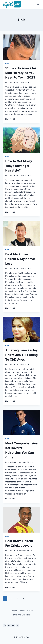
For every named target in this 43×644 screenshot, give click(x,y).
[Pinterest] (17, 625)
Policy (30, 611)
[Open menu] (38, 4)
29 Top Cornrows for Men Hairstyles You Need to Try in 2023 (20, 72)
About (22, 611)
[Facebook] (4, 625)
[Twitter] (9, 625)
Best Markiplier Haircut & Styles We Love (20, 258)
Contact (13, 611)
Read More (11, 119)
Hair (7, 63)
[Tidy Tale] (12, 4)
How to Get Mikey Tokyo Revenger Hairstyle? (18, 165)
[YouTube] (13, 625)
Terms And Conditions (21, 615)
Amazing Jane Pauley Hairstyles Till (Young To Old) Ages (21, 354)
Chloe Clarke (12, 82)
